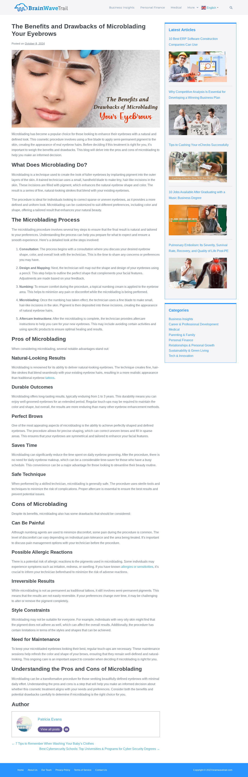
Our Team (46, 770)
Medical (176, 7)
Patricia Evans (50, 719)
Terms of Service (82, 770)
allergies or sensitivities (137, 566)
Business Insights (121, 7)
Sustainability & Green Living (189, 350)
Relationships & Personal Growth (191, 345)
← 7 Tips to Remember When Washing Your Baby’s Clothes (53, 743)
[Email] (66, 729)
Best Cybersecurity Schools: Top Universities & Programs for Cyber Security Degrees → (99, 748)
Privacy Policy (62, 770)
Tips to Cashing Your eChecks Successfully (199, 144)
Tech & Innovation (181, 355)
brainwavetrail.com (222, 770)
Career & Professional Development (193, 324)
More (191, 7)
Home (20, 770)
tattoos (49, 378)
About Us (32, 770)
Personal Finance (152, 7)
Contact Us (101, 770)
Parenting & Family (182, 335)
